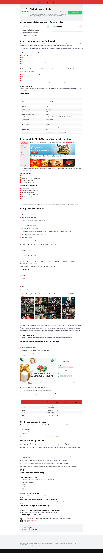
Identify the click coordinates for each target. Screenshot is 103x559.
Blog (72, 2)
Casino (34, 2)
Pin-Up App (46, 2)
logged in (28, 529)
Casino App (52, 2)
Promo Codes (62, 2)
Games (57, 2)
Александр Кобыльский (31, 520)
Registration (39, 2)
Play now (74, 12)
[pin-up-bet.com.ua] (22, 1)
